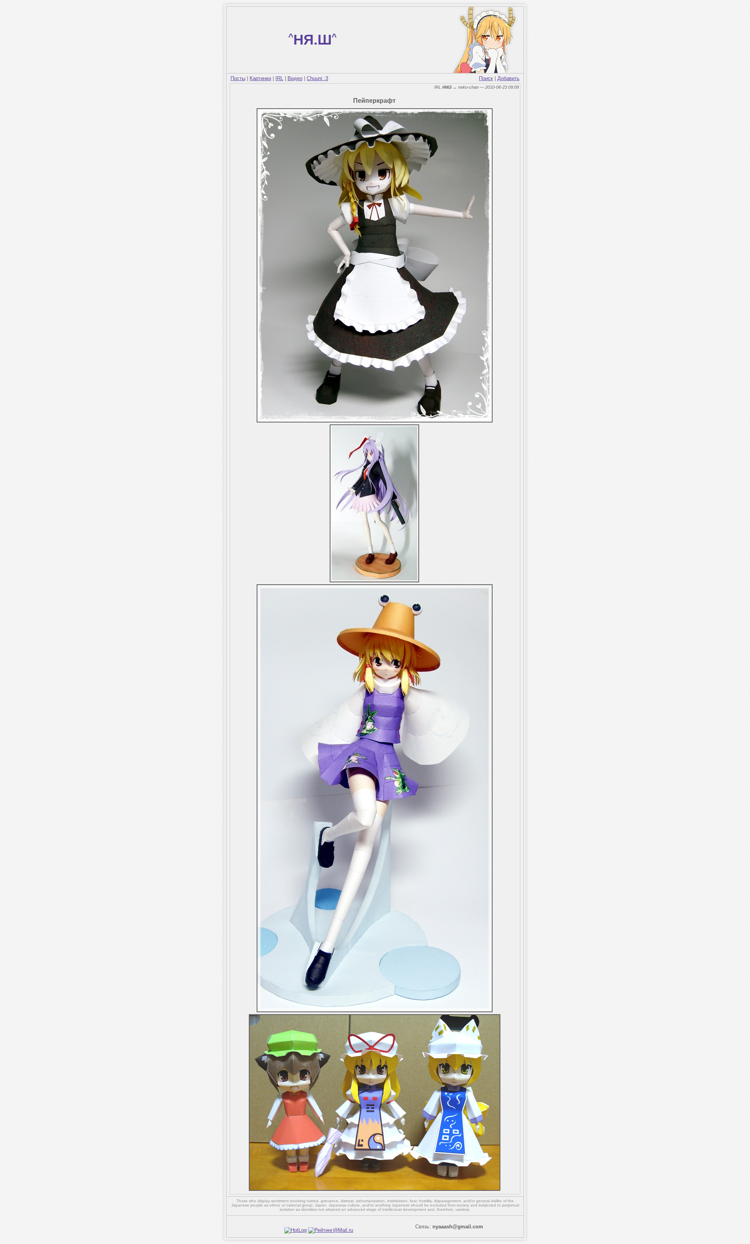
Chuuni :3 (317, 78)
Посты (237, 78)
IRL (279, 78)
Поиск (486, 78)
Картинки (260, 78)
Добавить (508, 78)
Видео (295, 78)
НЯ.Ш (312, 40)
